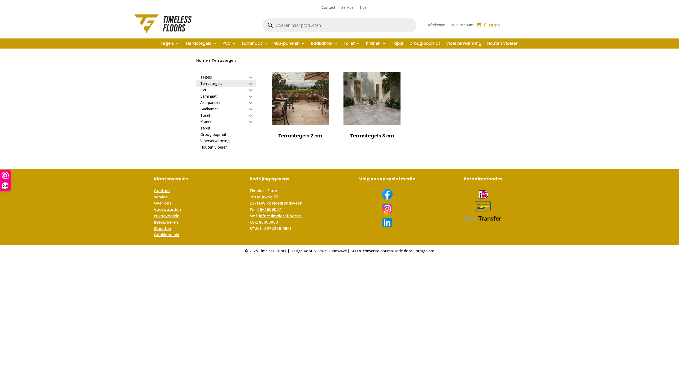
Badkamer (321, 44)
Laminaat (252, 44)
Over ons (162, 203)
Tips (363, 8)
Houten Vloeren (503, 44)
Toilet (349, 44)
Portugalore (423, 250)
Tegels (167, 44)
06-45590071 (269, 209)
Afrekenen (436, 25)
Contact (328, 8)
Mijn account (462, 25)
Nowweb (339, 250)
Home (202, 60)
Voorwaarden (167, 209)
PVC (227, 44)
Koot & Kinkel (316, 250)
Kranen (373, 44)
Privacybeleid (167, 216)
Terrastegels (198, 44)
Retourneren (166, 222)
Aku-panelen (286, 44)
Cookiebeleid (166, 234)
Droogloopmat (425, 44)
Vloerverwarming (463, 44)
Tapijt (398, 44)
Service (347, 8)
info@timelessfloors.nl (281, 216)
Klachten (162, 228)
